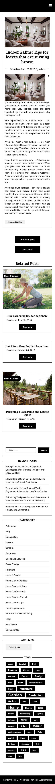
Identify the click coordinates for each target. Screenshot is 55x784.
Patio (40, 732)
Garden (15, 695)
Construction (12, 536)
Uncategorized (12, 629)
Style (37, 744)
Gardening (11, 553)
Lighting (40, 714)
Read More (27, 327)
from (10, 688)
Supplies (11, 750)
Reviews (11, 744)
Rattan (34, 738)
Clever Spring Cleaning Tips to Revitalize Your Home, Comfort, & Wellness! (25, 480)
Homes (28, 708)
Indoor (11, 713)
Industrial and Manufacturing (19, 613)
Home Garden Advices (16, 580)
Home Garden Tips (15, 602)
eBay (20, 682)
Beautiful (22, 664)
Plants (22, 738)
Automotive (11, 525)
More (36, 720)
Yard (20, 756)
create (38, 670)
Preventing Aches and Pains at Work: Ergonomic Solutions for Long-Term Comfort (26, 490)
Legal (8, 618)
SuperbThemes (45, 779)
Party (29, 732)
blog (8, 531)
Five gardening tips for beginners (27, 315)
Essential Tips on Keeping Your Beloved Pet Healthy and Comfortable (27, 508)
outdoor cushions (14, 732)
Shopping (25, 744)
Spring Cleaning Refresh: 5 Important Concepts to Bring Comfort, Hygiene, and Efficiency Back (25, 469)
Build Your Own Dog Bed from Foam (27, 346)
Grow (35, 701)
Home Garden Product (16, 597)
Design (38, 676)
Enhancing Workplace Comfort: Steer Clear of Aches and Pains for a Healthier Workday (27, 499)
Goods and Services (15, 558)
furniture (9, 547)
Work (10, 756)
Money (24, 719)
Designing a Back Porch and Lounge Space (27, 413)
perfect (11, 738)
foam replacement (35, 682)
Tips (23, 749)
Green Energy (12, 564)
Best (34, 664)
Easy (10, 682)
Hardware (10, 569)
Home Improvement (15, 607)
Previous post (27, 239)
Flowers (9, 542)
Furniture (26, 688)
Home (13, 707)
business (12, 670)
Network (11, 726)
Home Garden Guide (15, 591)
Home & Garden (15, 222)
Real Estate (11, 624)
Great (24, 701)
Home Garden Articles (16, 586)
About (10, 664)
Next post (27, 249)
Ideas (40, 707)
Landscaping (25, 714)
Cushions (11, 676)
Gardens (12, 701)
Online (24, 726)
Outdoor (37, 725)
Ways (34, 750)
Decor (25, 676)
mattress (11, 720)
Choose (26, 670)
